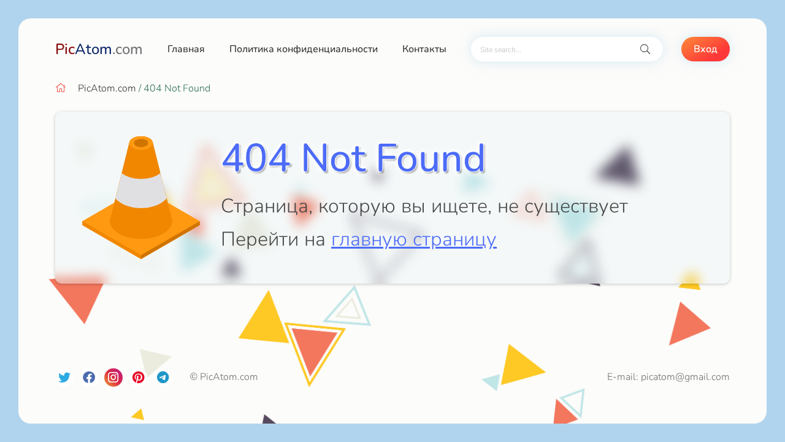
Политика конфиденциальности (303, 49)
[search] (645, 49)
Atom (99, 49)
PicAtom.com (107, 88)
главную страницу (414, 239)
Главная (186, 49)
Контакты (424, 49)
